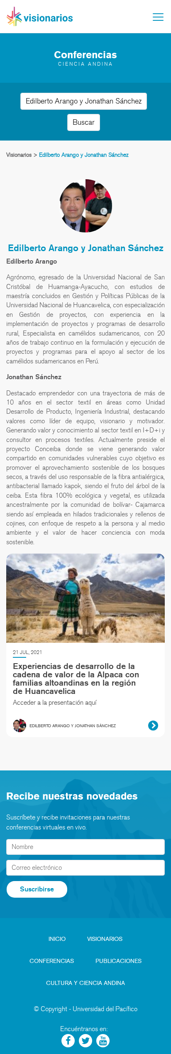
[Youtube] (103, 1040)
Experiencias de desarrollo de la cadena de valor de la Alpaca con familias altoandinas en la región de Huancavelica (76, 678)
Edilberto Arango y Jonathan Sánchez (86, 247)
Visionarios (104, 939)
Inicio (57, 939)
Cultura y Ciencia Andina (85, 983)
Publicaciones (118, 961)
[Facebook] (68, 1040)
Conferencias (51, 961)
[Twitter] (85, 1040)
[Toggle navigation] (158, 17)
